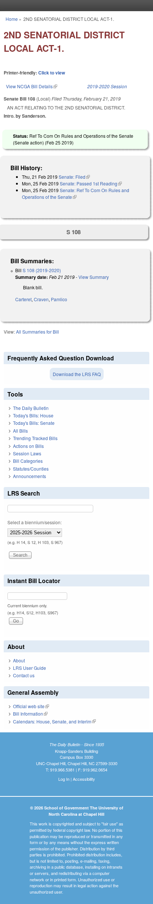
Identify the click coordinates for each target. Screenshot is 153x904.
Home (12, 19)
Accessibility (84, 779)
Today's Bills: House (33, 415)
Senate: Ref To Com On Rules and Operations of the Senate (75, 193)
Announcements (29, 476)
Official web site (31, 706)
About (19, 660)
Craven (41, 299)
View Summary (93, 277)
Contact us (24, 675)
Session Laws (27, 453)
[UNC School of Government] (75, 5)
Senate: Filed (74, 177)
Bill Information (30, 713)
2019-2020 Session (107, 86)
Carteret (23, 299)
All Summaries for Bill (37, 331)
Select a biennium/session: (34, 522)
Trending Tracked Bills (35, 438)
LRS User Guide (29, 668)
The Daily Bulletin (31, 408)
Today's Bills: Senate (34, 423)
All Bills (20, 430)
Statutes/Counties (31, 468)
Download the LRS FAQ (77, 374)
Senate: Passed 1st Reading (91, 183)
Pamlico (59, 299)
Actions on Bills (28, 446)
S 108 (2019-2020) (42, 270)
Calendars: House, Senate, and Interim (54, 721)
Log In (63, 779)
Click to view (51, 72)
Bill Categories (28, 461)
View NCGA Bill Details (31, 86)
